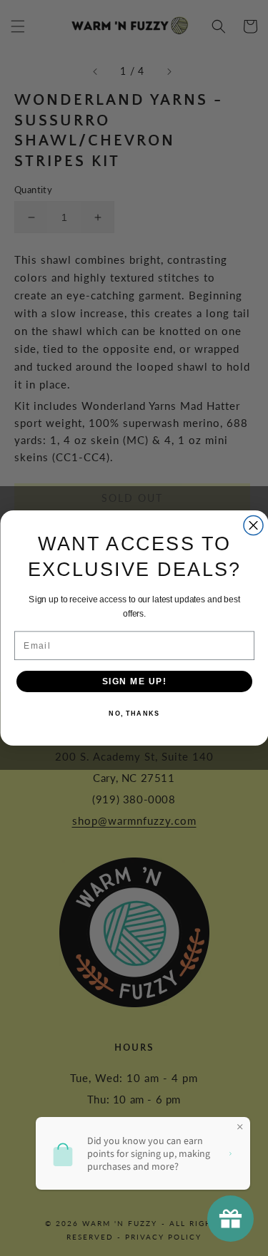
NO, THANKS (134, 714)
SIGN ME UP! (134, 681)
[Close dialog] (253, 525)
